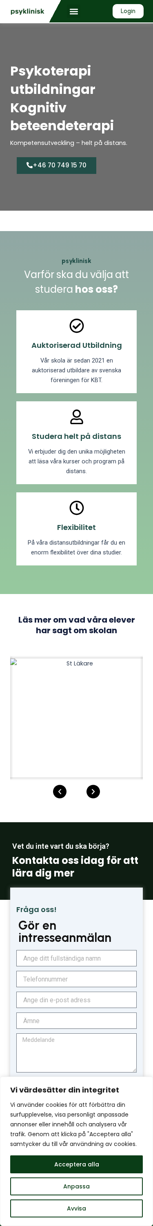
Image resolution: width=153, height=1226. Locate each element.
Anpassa (76, 1186)
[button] (73, 11)
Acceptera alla (76, 1164)
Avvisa (76, 1208)
